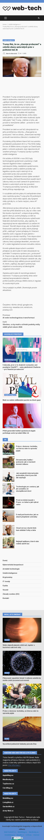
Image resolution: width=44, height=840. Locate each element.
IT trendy (6, 581)
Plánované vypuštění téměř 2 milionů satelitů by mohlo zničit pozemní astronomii (22, 663)
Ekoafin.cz (20, 835)
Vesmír (5, 590)
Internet (36, 835)
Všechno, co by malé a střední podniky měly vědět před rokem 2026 (21, 324)
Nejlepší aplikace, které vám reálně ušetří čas (8, 543)
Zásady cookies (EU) (11, 594)
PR (5, 706)
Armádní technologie (11, 569)
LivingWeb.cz (8, 802)
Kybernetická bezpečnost (13, 565)
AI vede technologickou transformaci (19, 316)
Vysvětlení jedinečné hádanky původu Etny (22, 729)
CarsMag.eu (7, 788)
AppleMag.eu (8, 775)
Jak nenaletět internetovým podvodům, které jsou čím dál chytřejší (8, 476)
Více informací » (14, 765)
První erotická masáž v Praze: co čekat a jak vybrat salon (8, 502)
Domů (5, 560)
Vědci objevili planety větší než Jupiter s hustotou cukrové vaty (22, 630)
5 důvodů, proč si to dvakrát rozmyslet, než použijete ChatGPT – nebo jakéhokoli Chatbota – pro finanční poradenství (22, 350)
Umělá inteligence (8, 40)
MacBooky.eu (8, 779)
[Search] (38, 18)
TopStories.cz (8, 784)
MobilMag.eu (8, 798)
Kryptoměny (7, 577)
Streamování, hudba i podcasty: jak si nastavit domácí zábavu (8, 462)
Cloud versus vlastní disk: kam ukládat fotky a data (8, 529)
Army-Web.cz (8, 811)
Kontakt (6, 598)
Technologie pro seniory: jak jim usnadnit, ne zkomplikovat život (8, 489)
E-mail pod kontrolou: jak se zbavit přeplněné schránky (8, 516)
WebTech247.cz (10, 832)
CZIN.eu (29, 835)
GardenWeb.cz (8, 807)
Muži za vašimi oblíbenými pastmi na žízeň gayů (22, 385)
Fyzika (5, 586)
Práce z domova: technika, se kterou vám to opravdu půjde (8, 449)
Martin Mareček (11, 53)
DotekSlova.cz (10, 835)
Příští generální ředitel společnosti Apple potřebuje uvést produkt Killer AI (22, 415)
